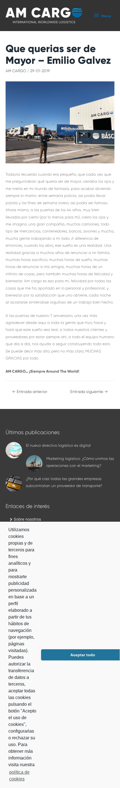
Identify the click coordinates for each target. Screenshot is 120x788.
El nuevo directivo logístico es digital (58, 445)
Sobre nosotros (27, 519)
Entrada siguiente (89, 391)
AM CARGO (16, 71)
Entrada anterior (29, 391)
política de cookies (19, 775)
